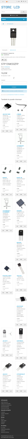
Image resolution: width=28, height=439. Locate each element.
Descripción (4, 50)
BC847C (5, 177)
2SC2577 (5, 341)
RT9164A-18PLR (7, 275)
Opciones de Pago (5, 408)
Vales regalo (3, 420)
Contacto (3, 412)
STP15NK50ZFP (10, 24)
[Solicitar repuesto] (21, 1)
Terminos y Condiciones (6, 405)
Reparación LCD (9, 436)
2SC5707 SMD (6, 114)
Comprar (14, 87)
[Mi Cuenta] (19, 1)
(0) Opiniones (11, 94)
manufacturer (7, 66)
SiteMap (2, 415)
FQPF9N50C (20, 341)
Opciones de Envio (5, 406)
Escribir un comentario (19, 94)
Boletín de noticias (5, 432)
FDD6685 (19, 211)
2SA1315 (19, 275)
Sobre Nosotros (4, 402)
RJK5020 (19, 242)
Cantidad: (3, 80)
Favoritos (3, 430)
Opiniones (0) (13, 50)
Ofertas (2, 423)
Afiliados (3, 422)
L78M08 (19, 114)
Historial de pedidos (5, 429)
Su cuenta (3, 427)
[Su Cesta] (23, 1)
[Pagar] (25, 1)
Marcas (2, 419)
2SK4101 (5, 374)
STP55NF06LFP (21, 374)
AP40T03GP (20, 306)
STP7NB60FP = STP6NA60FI (7, 211)
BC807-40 (19, 177)
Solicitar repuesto (5, 413)
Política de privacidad (5, 403)
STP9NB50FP (20, 146)
